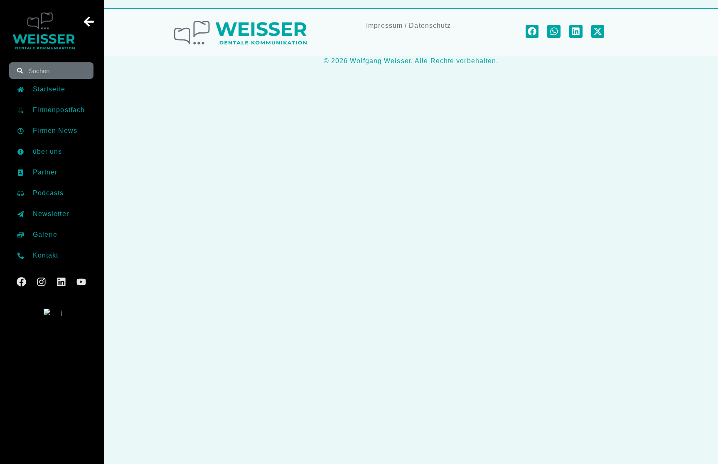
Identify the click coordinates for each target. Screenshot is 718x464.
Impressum (384, 25)
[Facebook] (21, 282)
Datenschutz (430, 25)
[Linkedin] (61, 282)
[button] (532, 31)
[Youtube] (81, 282)
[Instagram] (41, 282)
